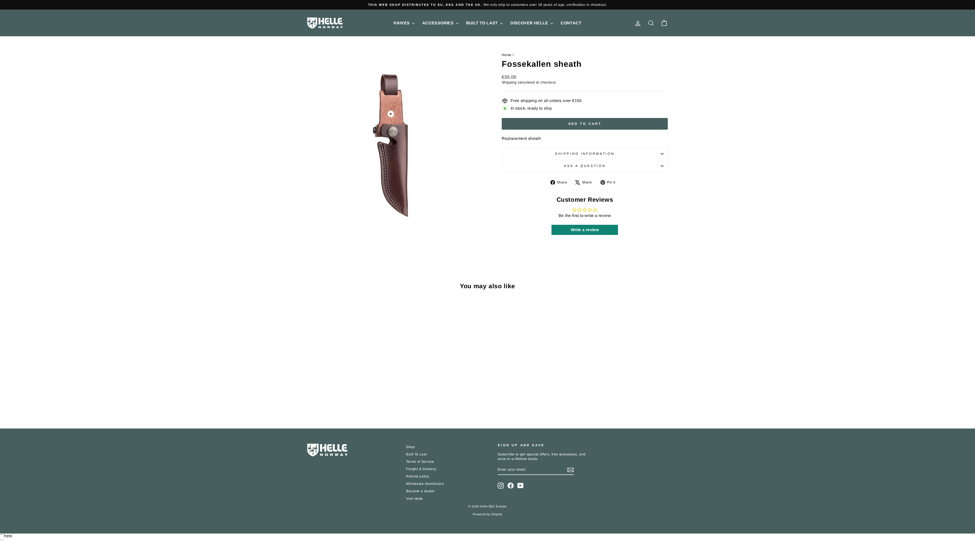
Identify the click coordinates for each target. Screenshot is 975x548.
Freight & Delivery (421, 469)
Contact (571, 23)
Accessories (438, 23)
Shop (410, 447)
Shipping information (584, 154)
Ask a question (585, 166)
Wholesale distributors (425, 484)
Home (507, 55)
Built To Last (482, 23)
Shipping (509, 82)
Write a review (585, 230)
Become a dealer (420, 491)
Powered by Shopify (487, 514)
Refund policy (417, 476)
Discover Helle (529, 23)
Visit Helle (414, 499)
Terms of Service (420, 462)
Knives (402, 23)
